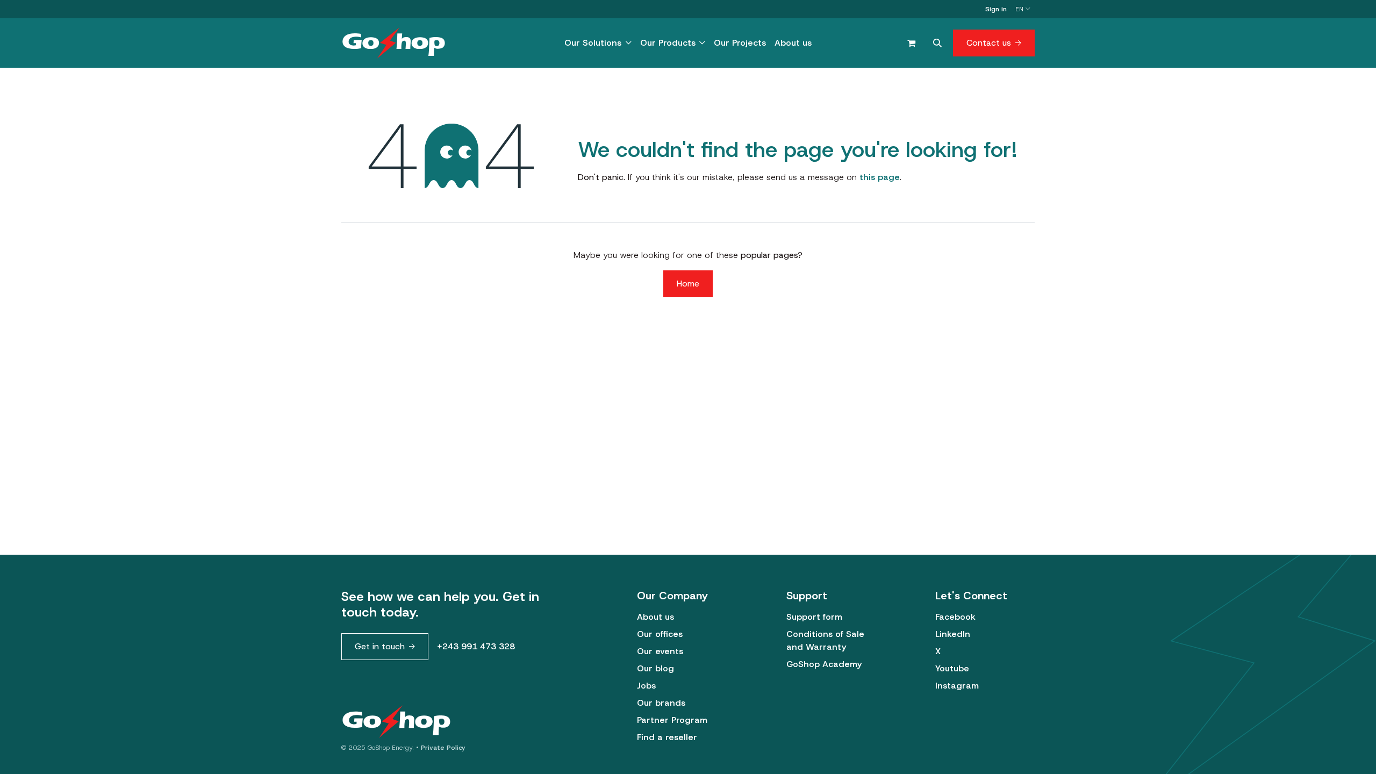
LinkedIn (952, 634)
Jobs (646, 685)
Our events (660, 651)
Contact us (988, 42)
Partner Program (672, 720)
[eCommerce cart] (911, 43)
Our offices (660, 634)
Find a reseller (667, 737)
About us (655, 616)
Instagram (957, 685)
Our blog (655, 668)
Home (688, 283)
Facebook (955, 616)
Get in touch (380, 646)
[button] (937, 43)
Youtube (952, 668)
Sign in (996, 9)
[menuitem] (597, 43)
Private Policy (443, 747)
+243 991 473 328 (476, 646)
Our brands (661, 702)
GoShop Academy (824, 664)
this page (879, 177)
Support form (814, 616)
